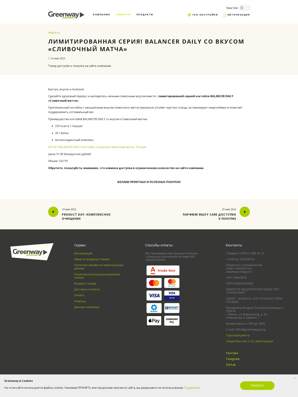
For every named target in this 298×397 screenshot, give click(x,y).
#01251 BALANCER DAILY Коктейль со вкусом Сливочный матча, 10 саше (97, 147)
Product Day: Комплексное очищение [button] (86, 214)
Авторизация (83, 253)
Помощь (80, 301)
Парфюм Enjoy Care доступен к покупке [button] (209, 214)
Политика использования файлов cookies (97, 275)
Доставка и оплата (87, 289)
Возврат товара (85, 283)
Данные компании (86, 307)
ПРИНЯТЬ (257, 386)
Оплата (79, 295)
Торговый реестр (238, 335)
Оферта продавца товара (91, 259)
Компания (101, 14)
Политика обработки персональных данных (98, 266)
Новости (123, 14)
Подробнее (192, 388)
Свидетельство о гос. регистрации (249, 341)
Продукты (145, 14)
